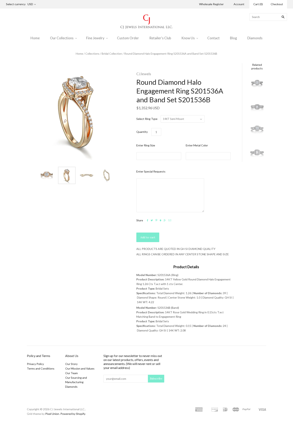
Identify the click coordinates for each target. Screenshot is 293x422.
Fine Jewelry (95, 38)
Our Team (71, 373)
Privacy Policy (35, 364)
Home (35, 38)
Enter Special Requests (150, 171)
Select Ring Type (146, 118)
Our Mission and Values (79, 368)
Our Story (71, 364)
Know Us (188, 38)
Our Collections (62, 38)
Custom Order (128, 38)
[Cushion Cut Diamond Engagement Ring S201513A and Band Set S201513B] (257, 130)
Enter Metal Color (197, 145)
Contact (213, 38)
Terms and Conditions (40, 368)
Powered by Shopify (72, 413)
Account (239, 4)
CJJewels (143, 74)
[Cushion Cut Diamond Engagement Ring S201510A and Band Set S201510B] (257, 84)
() (258, 4)
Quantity (142, 131)
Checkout (277, 4)
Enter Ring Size (145, 145)
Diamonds (255, 38)
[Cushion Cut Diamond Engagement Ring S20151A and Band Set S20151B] (257, 153)
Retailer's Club (160, 38)
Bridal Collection (112, 53)
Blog (233, 38)
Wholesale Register (211, 4)
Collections (92, 53)
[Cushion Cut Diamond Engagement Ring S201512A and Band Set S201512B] (257, 107)
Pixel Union (52, 413)
